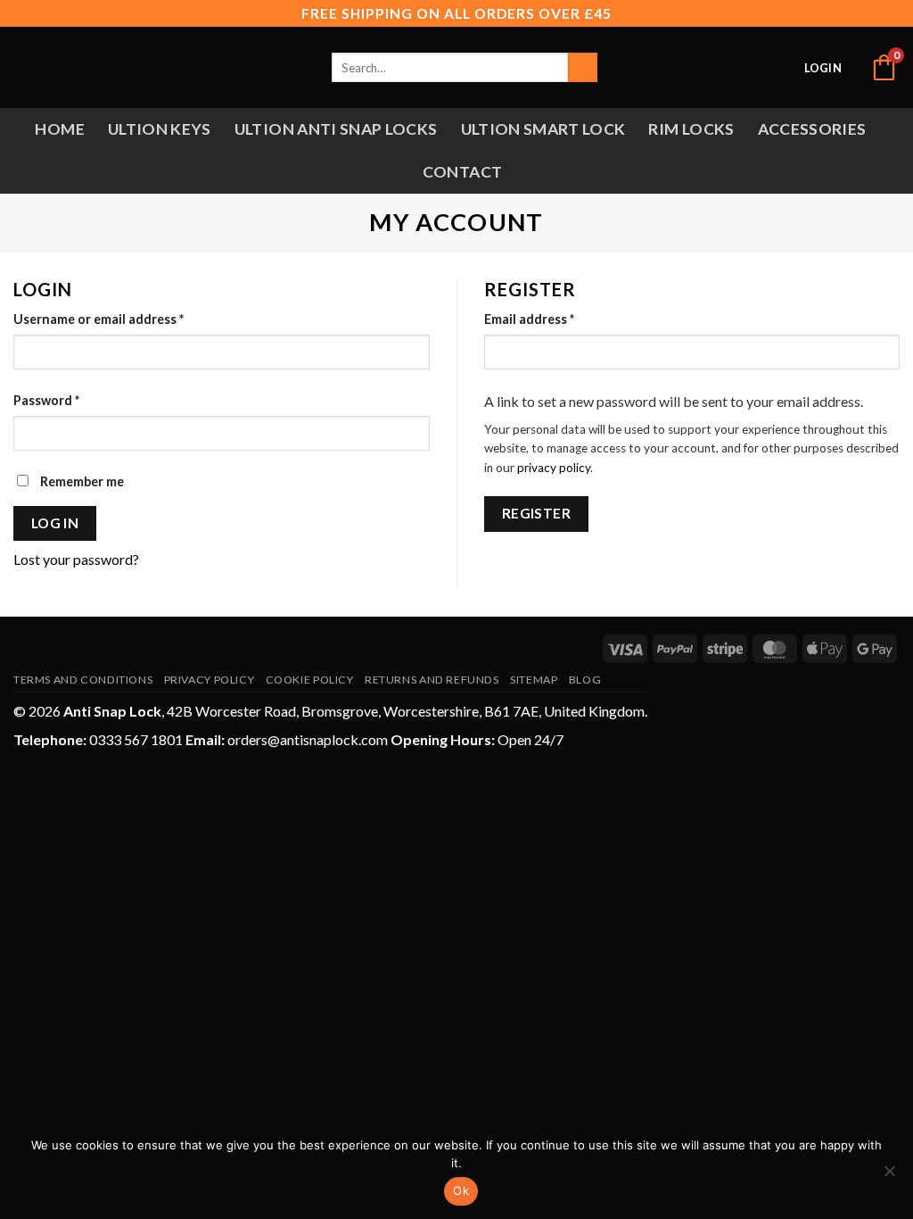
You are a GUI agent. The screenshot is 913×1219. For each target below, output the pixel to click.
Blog (585, 679)
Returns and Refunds (432, 679)
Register (537, 513)
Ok (461, 1190)
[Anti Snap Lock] (94, 67)
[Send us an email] (780, 67)
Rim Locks (691, 129)
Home (59, 129)
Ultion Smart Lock (543, 129)
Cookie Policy (310, 679)
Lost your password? (76, 559)
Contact (462, 171)
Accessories (812, 129)
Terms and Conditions (82, 679)
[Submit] (582, 68)
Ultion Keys (159, 129)
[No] (889, 1176)
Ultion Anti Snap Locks (336, 129)
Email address (556, 319)
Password (73, 400)
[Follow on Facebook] (756, 67)
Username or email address (125, 319)
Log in (55, 523)
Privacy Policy (209, 679)
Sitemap (533, 679)
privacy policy (553, 467)
